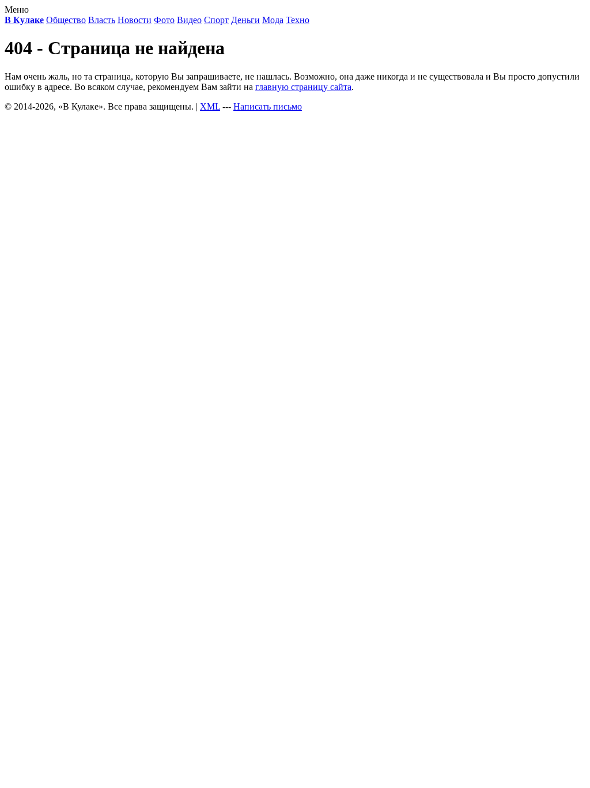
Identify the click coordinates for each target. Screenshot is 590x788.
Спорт (216, 20)
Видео (189, 20)
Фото (164, 20)
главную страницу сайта (303, 87)
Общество (66, 20)
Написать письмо (267, 106)
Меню (17, 9)
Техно (297, 20)
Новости (135, 20)
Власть (101, 20)
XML (210, 106)
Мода (272, 20)
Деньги (245, 20)
